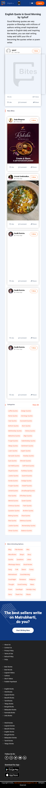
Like (10, 102)
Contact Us (8, 647)
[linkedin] (24, 758)
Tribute (28, 594)
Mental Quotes (13, 501)
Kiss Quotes (12, 496)
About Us (7, 645)
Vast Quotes (12, 421)
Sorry (10, 594)
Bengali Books (9, 707)
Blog (9, 549)
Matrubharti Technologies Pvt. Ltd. (25, 783)
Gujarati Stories (9, 726)
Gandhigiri (19, 589)
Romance (22, 579)
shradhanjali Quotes (28, 491)
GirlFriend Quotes (28, 466)
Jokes (29, 559)
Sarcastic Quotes (14, 456)
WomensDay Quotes (28, 526)
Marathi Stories (9, 729)
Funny (31, 569)
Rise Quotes (12, 521)
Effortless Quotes (25, 496)
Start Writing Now (23, 630)
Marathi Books (9, 698)
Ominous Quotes (13, 506)
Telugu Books (8, 704)
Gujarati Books (9, 695)
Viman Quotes (13, 530)
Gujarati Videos (9, 673)
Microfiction (12, 554)
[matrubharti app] (20, 3)
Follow (36, 51)
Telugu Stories (9, 743)
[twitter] (15, 758)
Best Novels (8, 670)
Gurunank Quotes (26, 421)
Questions (20, 559)
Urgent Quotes (25, 451)
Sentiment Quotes (27, 446)
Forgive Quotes (13, 486)
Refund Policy (8, 656)
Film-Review (19, 549)
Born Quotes (26, 426)
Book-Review (28, 564)
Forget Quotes (13, 441)
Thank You (18, 594)
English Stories (9, 732)
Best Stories (8, 667)
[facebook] (6, 758)
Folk (16, 569)
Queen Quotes (26, 501)
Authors (7, 676)
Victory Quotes (30, 431)
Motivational (12, 574)
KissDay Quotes (28, 456)
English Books (9, 689)
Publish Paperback (10, 681)
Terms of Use (8, 653)
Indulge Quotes (26, 481)
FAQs (6, 659)
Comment (23, 102)
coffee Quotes (13, 411)
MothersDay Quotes (15, 431)
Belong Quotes (13, 516)
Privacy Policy (9, 650)
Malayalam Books (10, 709)
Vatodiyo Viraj (30, 589)
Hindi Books (8, 692)
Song (10, 569)
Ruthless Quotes (26, 471)
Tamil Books (8, 701)
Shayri (22, 554)
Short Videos (8, 678)
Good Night (12, 579)
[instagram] (11, 758)
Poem (10, 589)
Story (29, 554)
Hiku (27, 549)
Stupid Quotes (13, 471)
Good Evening (22, 584)
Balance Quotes (26, 530)
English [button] (9, 3)
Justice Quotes (13, 476)
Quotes (10, 559)
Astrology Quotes (27, 416)
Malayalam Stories (10, 738)
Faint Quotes (27, 506)
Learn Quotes (12, 451)
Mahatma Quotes (14, 436)
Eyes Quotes (12, 461)
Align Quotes (28, 436)
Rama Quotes (12, 416)
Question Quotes (13, 511)
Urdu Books (8, 715)
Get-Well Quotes (13, 466)
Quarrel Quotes (27, 476)
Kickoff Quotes (27, 486)
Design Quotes (26, 411)
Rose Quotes (26, 516)
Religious (32, 579)
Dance (24, 569)
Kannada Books (9, 712)
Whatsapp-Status (14, 564)
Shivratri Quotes (25, 461)
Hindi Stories (8, 723)
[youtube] (20, 758)
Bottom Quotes (13, 426)
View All (36, 405)
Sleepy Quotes (13, 446)
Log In (40, 3)
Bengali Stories (9, 735)
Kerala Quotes (13, 481)
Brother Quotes (28, 511)
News (32, 584)
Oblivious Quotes (25, 521)
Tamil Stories (8, 740)
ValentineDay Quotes (28, 441)
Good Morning (25, 574)
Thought (11, 584)
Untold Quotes (13, 491)
